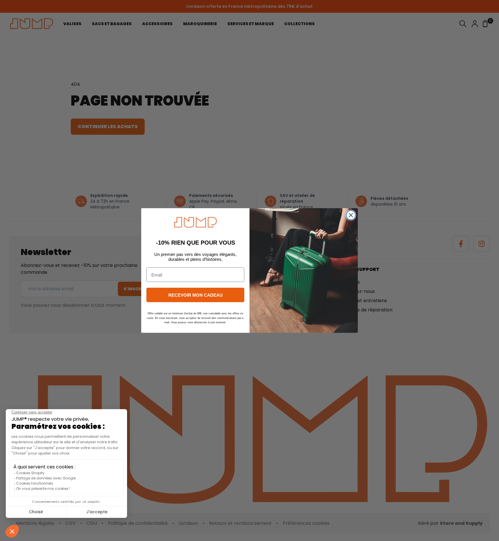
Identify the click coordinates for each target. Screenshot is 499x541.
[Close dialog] (350, 215)
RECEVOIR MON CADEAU (195, 295)
